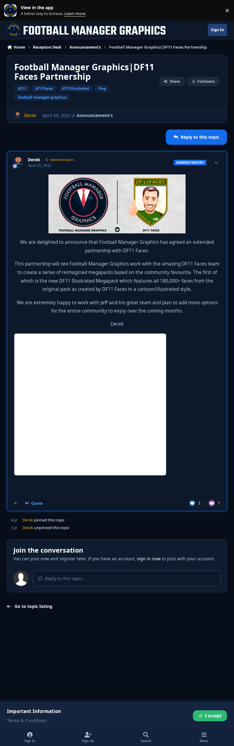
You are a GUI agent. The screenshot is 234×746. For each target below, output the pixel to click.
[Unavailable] (117, 178)
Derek (34, 160)
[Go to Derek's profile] (17, 115)
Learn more (11, 10)
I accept (213, 716)
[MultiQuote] (15, 503)
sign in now (149, 558)
